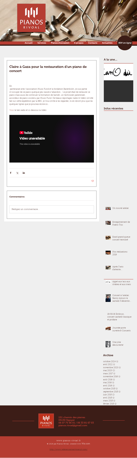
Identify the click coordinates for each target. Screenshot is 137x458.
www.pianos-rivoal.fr (68, 441)
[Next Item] (129, 72)
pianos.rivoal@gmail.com (72, 425)
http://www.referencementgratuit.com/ (68, 450)
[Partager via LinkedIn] (23, 173)
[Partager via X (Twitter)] (17, 173)
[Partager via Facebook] (10, 173)
